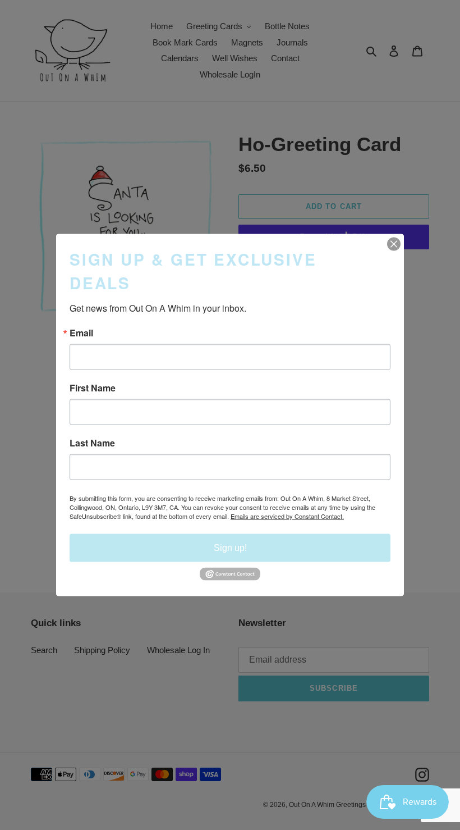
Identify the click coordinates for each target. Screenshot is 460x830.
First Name (93, 388)
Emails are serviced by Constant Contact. (287, 516)
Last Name (92, 443)
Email (81, 333)
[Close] (394, 244)
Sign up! (230, 548)
